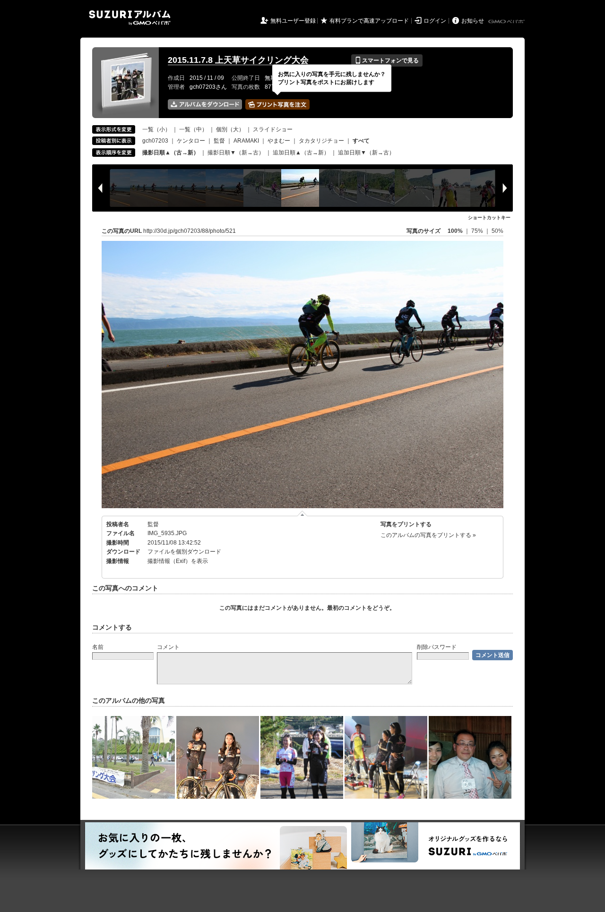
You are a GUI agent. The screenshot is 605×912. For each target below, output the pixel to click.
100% (455, 231)
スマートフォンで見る (387, 60)
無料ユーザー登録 (293, 20)
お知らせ (472, 20)
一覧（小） (156, 129)
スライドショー (273, 129)
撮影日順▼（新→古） (235, 152)
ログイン (435, 20)
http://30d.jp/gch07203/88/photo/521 (189, 231)
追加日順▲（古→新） (301, 152)
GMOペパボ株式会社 (507, 21)
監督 (219, 140)
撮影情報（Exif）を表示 (177, 561)
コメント (168, 647)
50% (497, 231)
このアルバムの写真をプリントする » (428, 535)
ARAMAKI (246, 140)
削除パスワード (437, 647)
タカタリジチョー (321, 140)
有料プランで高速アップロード (369, 20)
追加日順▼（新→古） (366, 152)
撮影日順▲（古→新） (170, 152)
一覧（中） (193, 129)
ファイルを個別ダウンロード (184, 551)
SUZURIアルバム (129, 18)
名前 (98, 647)
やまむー (279, 140)
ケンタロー (191, 140)
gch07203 (155, 140)
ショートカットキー (489, 217)
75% (477, 231)
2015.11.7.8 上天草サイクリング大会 (238, 60)
